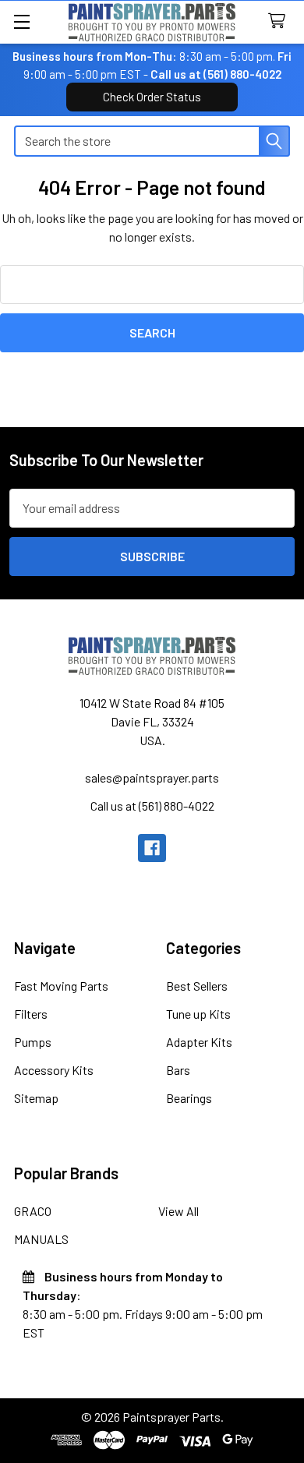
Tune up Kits (198, 1013)
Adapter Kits (199, 1041)
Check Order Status (152, 97)
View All (178, 1210)
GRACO (32, 1210)
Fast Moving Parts (61, 985)
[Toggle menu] (21, 21)
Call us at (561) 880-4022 (215, 74)
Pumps (32, 1041)
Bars (178, 1069)
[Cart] (280, 21)
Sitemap (36, 1097)
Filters (31, 1013)
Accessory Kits (54, 1069)
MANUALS (41, 1239)
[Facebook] (152, 848)
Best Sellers (197, 985)
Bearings (189, 1097)
